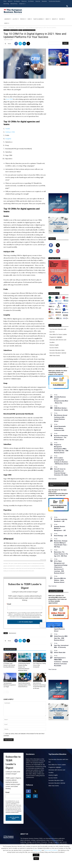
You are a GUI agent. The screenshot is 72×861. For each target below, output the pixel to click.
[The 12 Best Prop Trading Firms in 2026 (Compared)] (39, 657)
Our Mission (31, 1)
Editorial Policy (13, 3)
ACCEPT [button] (36, 855)
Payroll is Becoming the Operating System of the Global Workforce (24, 684)
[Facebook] (16, 43)
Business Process (20, 27)
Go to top (43, 559)
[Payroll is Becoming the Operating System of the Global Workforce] (24, 677)
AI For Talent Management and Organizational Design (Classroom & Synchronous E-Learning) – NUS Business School (60, 567)
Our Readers (17, 1)
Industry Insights (54, 345)
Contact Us (21, 3)
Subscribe (37, 1)
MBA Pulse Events (55, 355)
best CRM (9, 99)
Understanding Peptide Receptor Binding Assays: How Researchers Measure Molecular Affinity (24, 667)
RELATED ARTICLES (10, 649)
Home (5, 1)
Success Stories (54, 347)
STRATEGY (22, 19)
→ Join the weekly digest (25, 622)
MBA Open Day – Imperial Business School (59, 629)
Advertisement (12, 633)
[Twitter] (20, 43)
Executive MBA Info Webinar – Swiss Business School (60, 580)
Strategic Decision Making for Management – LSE (60, 528)
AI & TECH (15, 19)
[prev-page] (5, 692)
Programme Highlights (56, 337)
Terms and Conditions (51, 850)
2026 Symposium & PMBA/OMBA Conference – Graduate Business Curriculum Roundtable (61, 662)
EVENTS (6, 23)
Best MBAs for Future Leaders (58, 334)
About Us (10, 1)
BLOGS (20, 30)
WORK (29, 19)
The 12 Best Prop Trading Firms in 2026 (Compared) (39, 665)
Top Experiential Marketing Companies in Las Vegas (10, 684)
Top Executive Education (54, 1)
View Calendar (52, 479)
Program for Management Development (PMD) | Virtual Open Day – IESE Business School (61, 448)
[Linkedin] (24, 43)
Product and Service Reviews (29, 30)
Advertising (6, 3)
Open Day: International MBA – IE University (61, 646)
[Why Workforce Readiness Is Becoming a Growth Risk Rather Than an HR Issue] (39, 677)
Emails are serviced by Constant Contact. (31, 617)
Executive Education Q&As (57, 350)
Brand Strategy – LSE (60, 535)
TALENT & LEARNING (38, 19)
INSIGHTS (54, 19)
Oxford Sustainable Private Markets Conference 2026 (60, 428)
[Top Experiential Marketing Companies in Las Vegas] (10, 677)
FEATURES (61, 19)
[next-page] (7, 692)
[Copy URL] (28, 43)
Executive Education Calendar (58, 353)
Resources (24, 1)
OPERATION (11, 27)
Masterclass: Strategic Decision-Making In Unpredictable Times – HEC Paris (61, 544)
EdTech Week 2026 (59, 652)
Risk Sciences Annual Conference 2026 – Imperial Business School (60, 418)
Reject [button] (36, 858)
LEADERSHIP (7, 19)
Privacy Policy (37, 850)
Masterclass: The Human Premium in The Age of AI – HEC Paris (61, 554)
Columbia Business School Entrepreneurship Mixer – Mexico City (61, 400)
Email (9, 604)
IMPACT (47, 19)
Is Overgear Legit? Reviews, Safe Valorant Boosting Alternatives (9, 665)
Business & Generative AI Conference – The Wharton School (61, 437)
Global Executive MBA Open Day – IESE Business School (60, 638)
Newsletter (44, 1)
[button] (67, 6)
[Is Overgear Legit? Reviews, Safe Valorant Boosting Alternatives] (10, 657)
